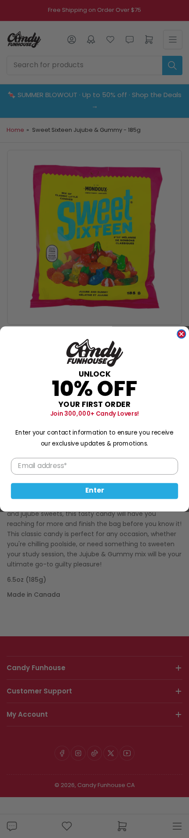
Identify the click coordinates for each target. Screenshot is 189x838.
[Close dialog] (181, 334)
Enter (94, 491)
